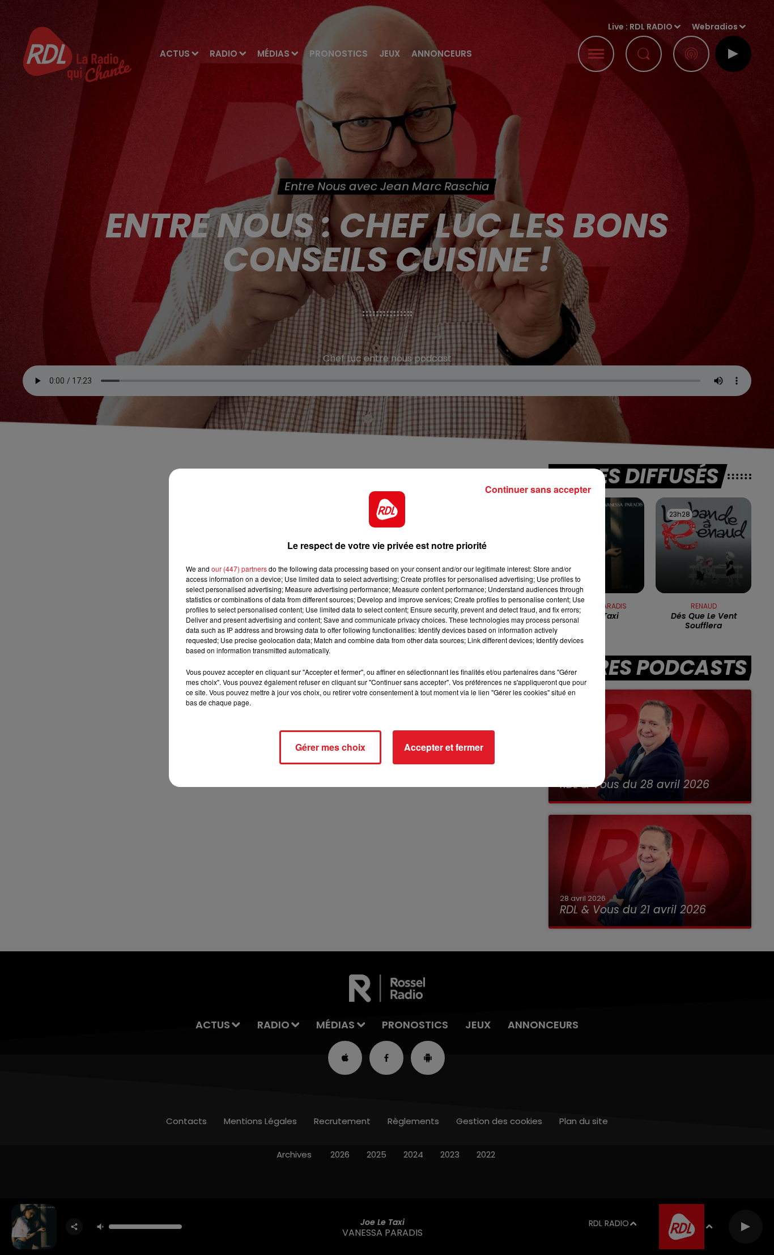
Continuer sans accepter (538, 489)
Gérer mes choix (330, 747)
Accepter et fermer (443, 747)
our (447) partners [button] (239, 568)
